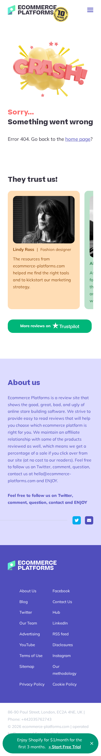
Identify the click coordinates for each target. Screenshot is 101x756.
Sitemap (26, 666)
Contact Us (62, 601)
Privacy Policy (32, 684)
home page (77, 139)
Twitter (25, 612)
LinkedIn (60, 623)
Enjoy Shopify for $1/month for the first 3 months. (49, 743)
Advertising (29, 633)
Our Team (28, 623)
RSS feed (61, 633)
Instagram (62, 655)
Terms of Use (30, 655)
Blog (23, 601)
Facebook (61, 590)
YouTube (27, 644)
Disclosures (63, 644)
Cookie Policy (65, 684)
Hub (56, 612)
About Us (27, 590)
